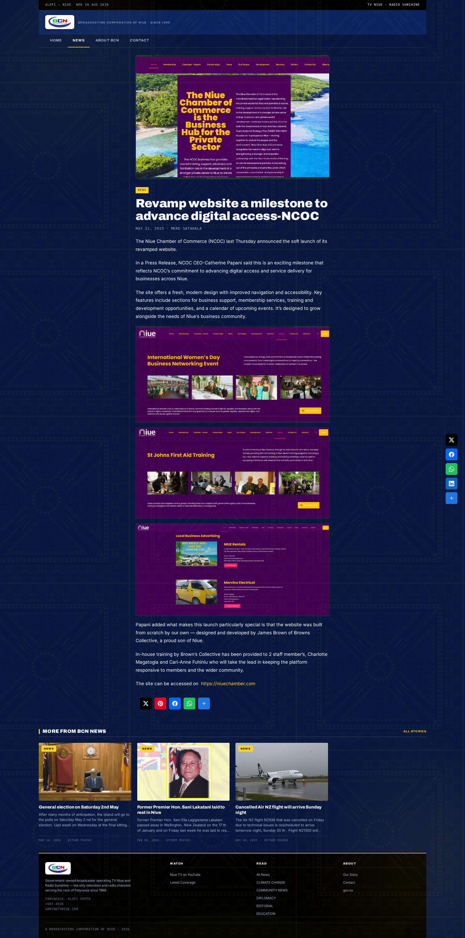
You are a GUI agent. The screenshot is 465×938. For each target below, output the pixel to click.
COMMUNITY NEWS (272, 890)
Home (56, 40)
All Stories (414, 731)
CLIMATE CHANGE (270, 882)
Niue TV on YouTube (185, 875)
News (79, 40)
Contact (139, 40)
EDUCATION (265, 914)
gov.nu (348, 890)
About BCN (107, 40)
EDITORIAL (264, 906)
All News (263, 875)
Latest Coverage (182, 882)
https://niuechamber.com (227, 683)
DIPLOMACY (266, 898)
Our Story (350, 875)
